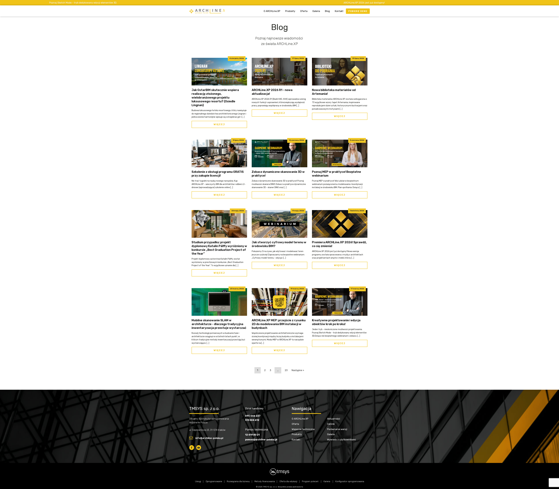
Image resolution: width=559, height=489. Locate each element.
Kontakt (339, 11)
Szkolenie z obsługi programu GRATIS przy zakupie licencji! (218, 173)
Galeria (316, 11)
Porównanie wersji (337, 429)
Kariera (327, 481)
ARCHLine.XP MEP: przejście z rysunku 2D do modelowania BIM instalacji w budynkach (279, 324)
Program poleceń (310, 481)
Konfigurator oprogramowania (349, 481)
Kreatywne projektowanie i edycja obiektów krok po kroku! (336, 322)
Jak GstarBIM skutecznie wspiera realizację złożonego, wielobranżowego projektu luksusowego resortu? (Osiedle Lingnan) (215, 97)
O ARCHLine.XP (272, 11)
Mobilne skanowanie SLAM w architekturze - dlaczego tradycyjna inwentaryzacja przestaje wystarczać (219, 324)
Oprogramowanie (214, 481)
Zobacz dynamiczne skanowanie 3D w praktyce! (278, 173)
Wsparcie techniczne (303, 429)
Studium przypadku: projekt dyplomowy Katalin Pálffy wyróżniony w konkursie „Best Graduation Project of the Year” (219, 247)
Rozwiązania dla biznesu (238, 481)
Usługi (198, 481)
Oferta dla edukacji (288, 481)
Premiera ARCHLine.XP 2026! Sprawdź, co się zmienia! (339, 244)
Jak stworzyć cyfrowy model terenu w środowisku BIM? (279, 244)
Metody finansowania (264, 481)
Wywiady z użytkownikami (341, 439)
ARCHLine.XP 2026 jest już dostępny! (273, 2)
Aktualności (333, 418)
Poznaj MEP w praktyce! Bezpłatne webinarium (336, 173)
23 (286, 370)
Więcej (219, 124)
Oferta (303, 11)
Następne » (298, 370)
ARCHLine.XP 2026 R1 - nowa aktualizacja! (272, 91)
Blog (327, 11)
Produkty (290, 11)
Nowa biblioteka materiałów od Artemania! (334, 91)
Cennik (331, 424)
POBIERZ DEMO (357, 11)
